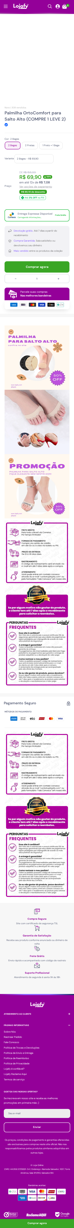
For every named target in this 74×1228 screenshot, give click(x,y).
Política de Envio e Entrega (18, 1053)
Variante (9, 158)
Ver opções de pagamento (35, 186)
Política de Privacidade (16, 1063)
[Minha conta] (57, 6)
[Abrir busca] (50, 6)
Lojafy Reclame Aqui (15, 1074)
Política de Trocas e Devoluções (21, 1047)
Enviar (37, 1127)
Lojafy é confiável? (14, 1068)
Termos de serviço (14, 1079)
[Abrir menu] (6, 6)
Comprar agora (37, 267)
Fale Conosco (11, 1042)
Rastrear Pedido (13, 1037)
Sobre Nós (10, 1031)
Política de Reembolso (16, 1058)
